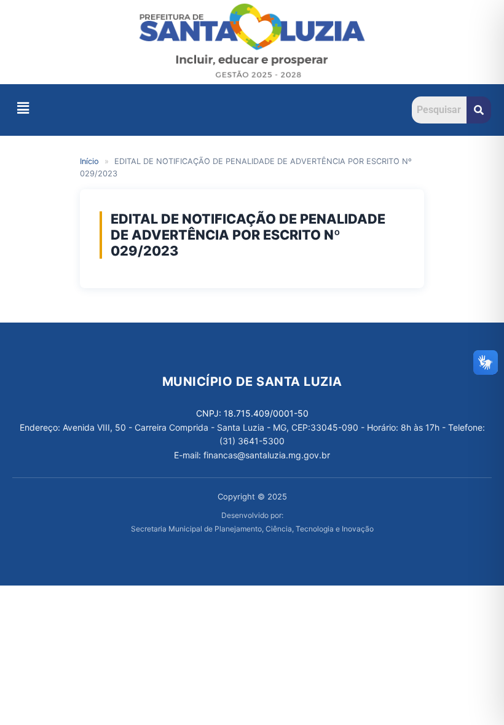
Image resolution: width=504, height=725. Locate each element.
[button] (22, 107)
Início (89, 161)
